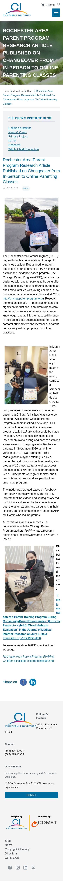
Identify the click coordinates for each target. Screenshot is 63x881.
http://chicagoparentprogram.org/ (23, 298)
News (8, 845)
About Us (18, 91)
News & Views (17, 132)
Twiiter (32, 868)
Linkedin (24, 868)
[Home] (17, 10)
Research (14, 144)
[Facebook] (23, 682)
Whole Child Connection (23, 149)
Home (6, 91)
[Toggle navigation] (56, 12)
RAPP (25, 188)
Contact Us (12, 857)
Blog (29, 91)
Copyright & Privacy (17, 849)
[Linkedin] (32, 682)
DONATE (32, 795)
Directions (11, 853)
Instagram (16, 868)
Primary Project (17, 136)
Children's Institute (19, 127)
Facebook (9, 868)
